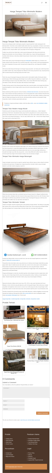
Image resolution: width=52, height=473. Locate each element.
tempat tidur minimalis (25, 298)
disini (32, 103)
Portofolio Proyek (32, 458)
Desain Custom (9, 444)
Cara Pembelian (9, 454)
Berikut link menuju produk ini (13, 260)
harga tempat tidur (7, 298)
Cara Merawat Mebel (32, 442)
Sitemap (30, 454)
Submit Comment (43, 413)
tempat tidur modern (35, 298)
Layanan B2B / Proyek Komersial (35, 460)
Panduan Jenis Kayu (32, 444)
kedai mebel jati (20, 13)
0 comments (33, 13)
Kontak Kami (9, 453)
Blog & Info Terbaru (10, 456)
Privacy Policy (31, 453)
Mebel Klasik (9, 442)
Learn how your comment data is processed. (30, 420)
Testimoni (30, 456)
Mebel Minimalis (9, 440)
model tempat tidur (15, 298)
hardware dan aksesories (32, 91)
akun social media (27, 293)
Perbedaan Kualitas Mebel (34, 440)
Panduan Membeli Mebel (33, 438)
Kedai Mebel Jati (12, 466)
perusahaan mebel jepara (11, 295)
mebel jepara (28, 60)
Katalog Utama (9, 438)
